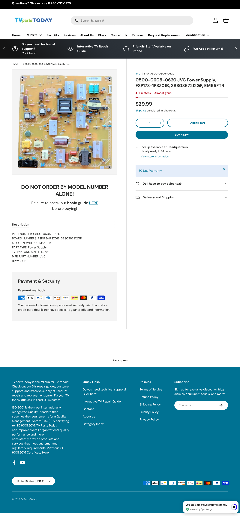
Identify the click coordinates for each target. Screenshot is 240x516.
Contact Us (119, 35)
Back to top (120, 360)
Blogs (102, 35)
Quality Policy (149, 412)
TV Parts (31, 35)
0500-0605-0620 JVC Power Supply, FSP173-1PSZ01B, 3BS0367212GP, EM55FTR (47, 64)
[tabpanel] (64, 247)
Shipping (141, 110)
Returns (138, 35)
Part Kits (53, 35)
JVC (138, 73)
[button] (226, 20)
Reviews (70, 35)
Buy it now (182, 134)
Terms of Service (151, 389)
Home (16, 35)
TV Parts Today (29, 499)
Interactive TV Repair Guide (102, 401)
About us (89, 416)
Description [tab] (20, 224)
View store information (155, 156)
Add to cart (197, 122)
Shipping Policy (150, 404)
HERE (93, 202)
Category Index (93, 424)
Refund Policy (149, 397)
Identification (195, 35)
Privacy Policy (149, 419)
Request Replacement (164, 35)
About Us (87, 35)
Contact (88, 409)
